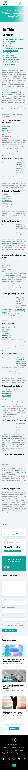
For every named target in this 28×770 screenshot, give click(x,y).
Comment (4, 579)
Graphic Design (8, 679)
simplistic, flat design (20, 470)
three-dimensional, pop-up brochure (6, 335)
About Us (6, 747)
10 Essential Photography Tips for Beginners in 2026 (13, 712)
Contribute (21, 747)
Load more (13, 728)
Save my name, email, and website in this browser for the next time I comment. (14, 624)
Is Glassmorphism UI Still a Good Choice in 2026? (13, 660)
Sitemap (13, 747)
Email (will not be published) (9, 607)
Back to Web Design (15, 10)
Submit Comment (8, 630)
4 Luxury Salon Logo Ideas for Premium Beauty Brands (13, 686)
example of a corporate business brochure (7, 128)
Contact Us (8, 750)
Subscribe (7, 567)
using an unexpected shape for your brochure (21, 361)
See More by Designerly (12, 551)
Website (4, 616)
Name (4, 599)
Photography (7, 706)
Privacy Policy (18, 750)
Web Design (7, 654)
